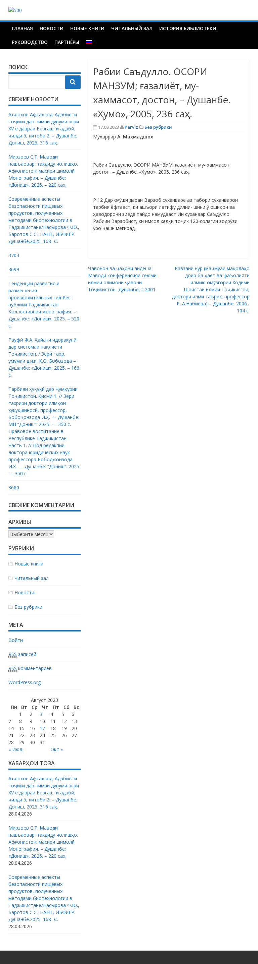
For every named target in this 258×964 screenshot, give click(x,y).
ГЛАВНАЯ (22, 28)
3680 (13, 487)
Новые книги (87, 28)
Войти (15, 640)
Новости (51, 28)
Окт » (56, 749)
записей (22, 654)
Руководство (30, 42)
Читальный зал (132, 28)
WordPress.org (24, 682)
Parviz (131, 127)
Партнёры (66, 42)
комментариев (30, 668)
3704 (13, 255)
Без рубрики (158, 127)
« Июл (15, 749)
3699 (13, 269)
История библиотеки (187, 28)
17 (42, 728)
